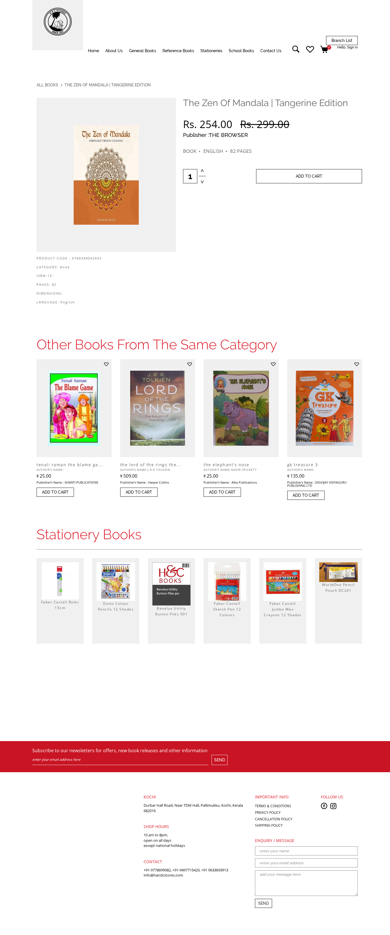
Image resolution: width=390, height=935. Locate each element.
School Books (241, 50)
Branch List (341, 40)
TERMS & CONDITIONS (273, 806)
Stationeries (211, 50)
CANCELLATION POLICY (273, 819)
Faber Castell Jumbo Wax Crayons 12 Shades (283, 609)
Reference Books (178, 50)
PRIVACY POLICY (268, 812)
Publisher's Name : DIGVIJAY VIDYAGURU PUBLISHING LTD (317, 484)
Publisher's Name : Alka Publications (230, 482)
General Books (142, 50)
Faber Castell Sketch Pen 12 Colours (227, 609)
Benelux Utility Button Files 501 (171, 611)
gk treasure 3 (302, 465)
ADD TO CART (309, 176)
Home (93, 50)
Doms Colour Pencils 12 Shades (116, 606)
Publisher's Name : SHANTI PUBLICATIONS (67, 482)
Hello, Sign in (347, 47)
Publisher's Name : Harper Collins (144, 482)
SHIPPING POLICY (269, 825)
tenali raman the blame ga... (70, 465)
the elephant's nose (227, 465)
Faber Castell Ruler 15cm (60, 605)
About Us (114, 50)
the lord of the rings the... (150, 465)
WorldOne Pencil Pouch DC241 (338, 587)
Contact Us (271, 50)
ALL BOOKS (47, 85)
